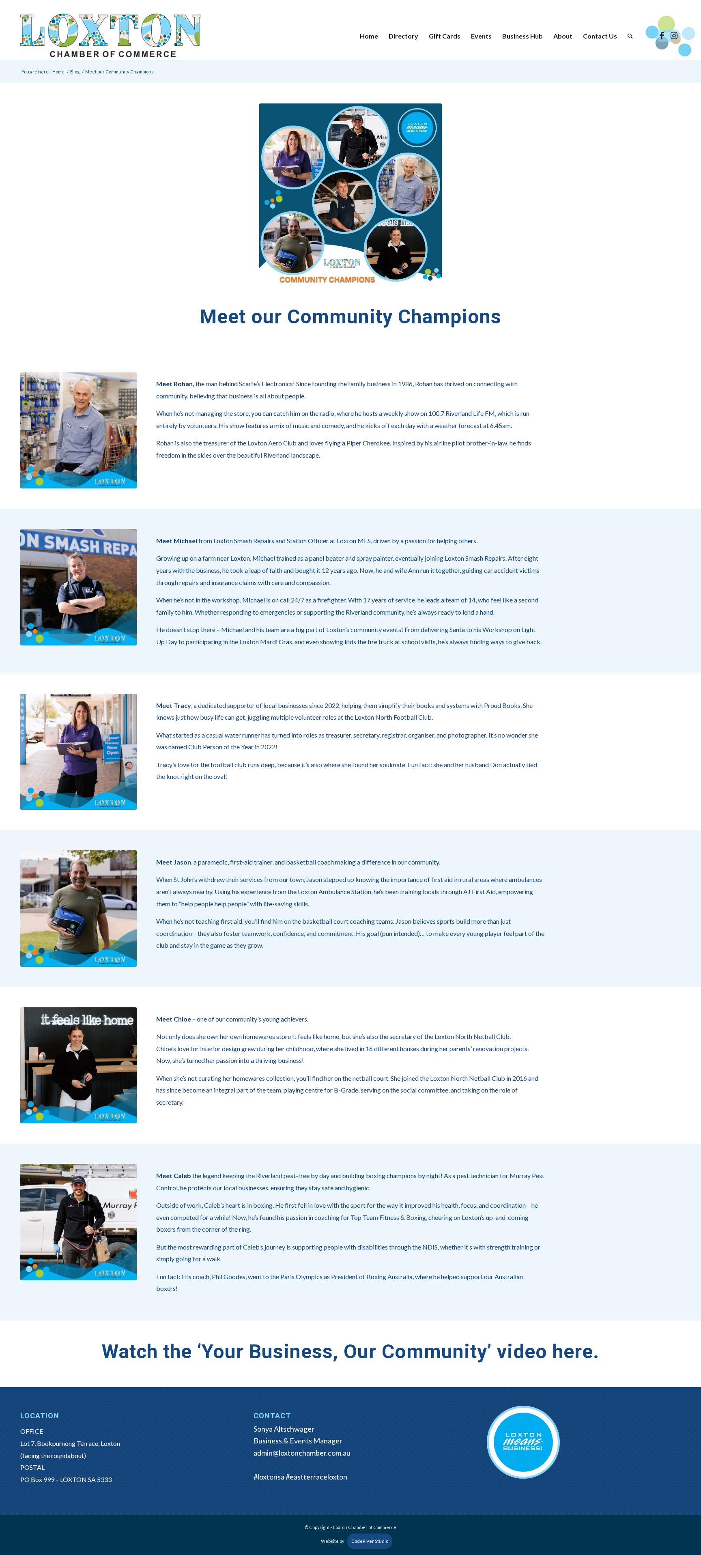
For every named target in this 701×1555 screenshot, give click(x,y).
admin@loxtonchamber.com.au (302, 1452)
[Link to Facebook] (662, 35)
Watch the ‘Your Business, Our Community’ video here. (350, 1351)
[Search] (630, 36)
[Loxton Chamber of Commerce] (110, 36)
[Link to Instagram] (674, 35)
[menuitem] (369, 36)
